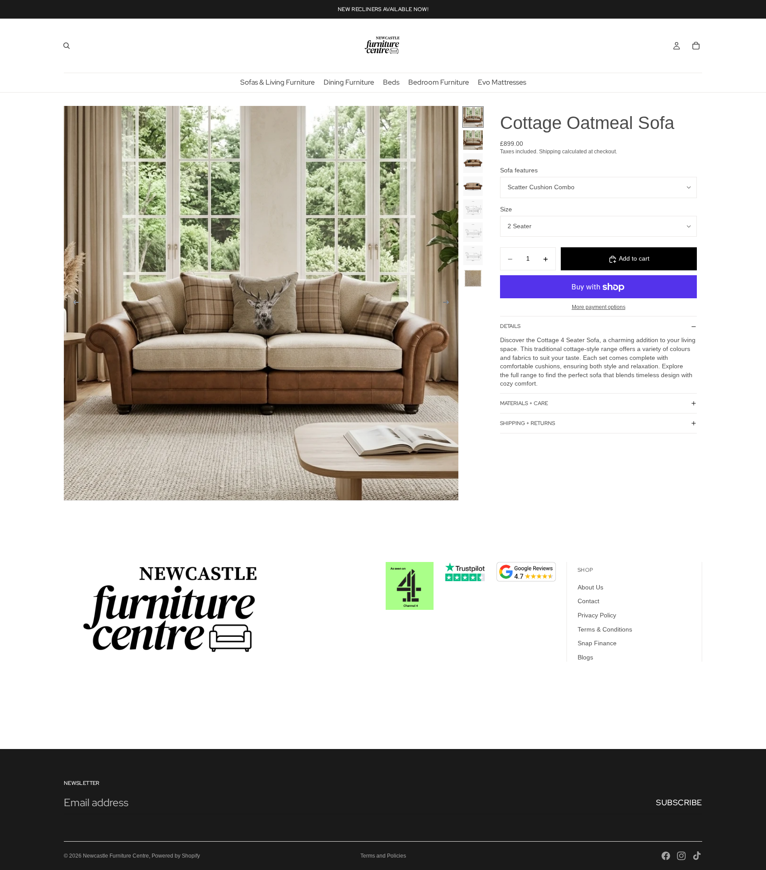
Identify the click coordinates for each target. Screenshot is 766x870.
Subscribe (679, 802)
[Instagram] (681, 855)
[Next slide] (448, 303)
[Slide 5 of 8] (473, 209)
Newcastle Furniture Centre (116, 856)
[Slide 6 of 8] (473, 232)
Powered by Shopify (176, 856)
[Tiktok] (697, 855)
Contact (588, 601)
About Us (590, 586)
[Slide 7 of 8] (473, 255)
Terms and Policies (383, 856)
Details (510, 326)
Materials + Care (524, 403)
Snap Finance (597, 643)
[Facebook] (665, 855)
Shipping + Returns (527, 423)
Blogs (585, 656)
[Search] (66, 45)
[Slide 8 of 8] (473, 278)
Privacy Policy (597, 615)
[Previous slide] (73, 303)
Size (506, 209)
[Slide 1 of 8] (473, 117)
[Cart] (696, 45)
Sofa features (519, 170)
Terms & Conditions (605, 628)
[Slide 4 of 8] (473, 186)
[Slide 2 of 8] (473, 140)
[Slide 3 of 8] (473, 163)
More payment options (598, 307)
